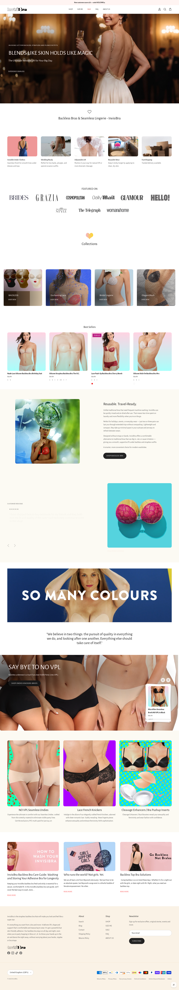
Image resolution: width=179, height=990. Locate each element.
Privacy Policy (112, 979)
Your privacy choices (125, 979)
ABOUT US (106, 9)
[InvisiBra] (17, 9)
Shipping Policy (84, 934)
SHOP (71, 9)
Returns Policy (84, 938)
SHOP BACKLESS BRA (114, 456)
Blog (80, 926)
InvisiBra (14, 979)
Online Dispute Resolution (157, 979)
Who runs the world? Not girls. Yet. (84, 874)
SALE (89, 9)
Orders (170, 979)
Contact (81, 930)
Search (81, 922)
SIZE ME (80, 9)
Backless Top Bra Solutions (135, 874)
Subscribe (136, 941)
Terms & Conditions (140, 979)
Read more (11, 895)
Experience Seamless (16, 71)
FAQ (96, 9)
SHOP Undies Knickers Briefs (24, 683)
